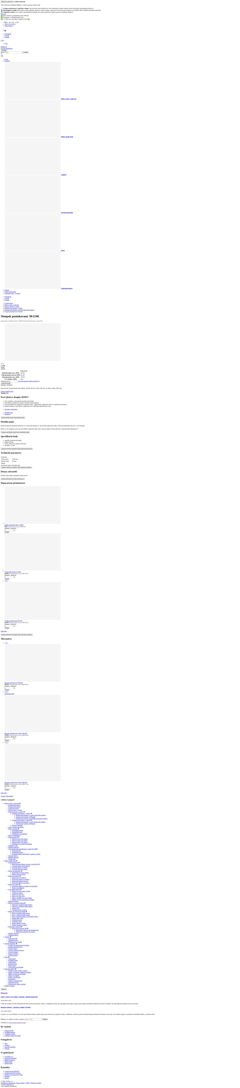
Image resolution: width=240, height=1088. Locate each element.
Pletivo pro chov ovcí (18, 896)
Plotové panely (12, 837)
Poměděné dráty (13, 960)
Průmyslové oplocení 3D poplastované (27, 930)
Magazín (4, 989)
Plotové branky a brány (19, 923)
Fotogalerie (7, 34)
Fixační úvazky (12, 948)
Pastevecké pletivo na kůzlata (20, 883)
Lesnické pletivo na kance (19, 869)
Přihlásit (45, 1019)
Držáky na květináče (14, 977)
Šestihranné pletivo (17, 852)
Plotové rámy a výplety (15, 810)
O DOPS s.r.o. (8, 1056)
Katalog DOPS (9, 1030)
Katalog (6, 290)
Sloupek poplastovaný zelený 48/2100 (15, 782)
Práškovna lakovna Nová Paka (13, 1075)
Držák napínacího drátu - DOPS (14, 525)
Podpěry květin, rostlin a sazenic (17, 970)
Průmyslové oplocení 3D (19, 928)
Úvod (6, 59)
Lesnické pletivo (13, 862)
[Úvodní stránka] (6, 48)
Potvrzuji (3, 14)
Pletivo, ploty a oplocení (11, 803)
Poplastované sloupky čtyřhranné (25, 817)
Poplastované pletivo (14, 805)
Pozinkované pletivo (14, 807)
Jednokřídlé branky (17, 830)
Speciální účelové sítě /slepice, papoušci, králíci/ (26, 854)
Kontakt (6, 37)
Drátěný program (9, 986)
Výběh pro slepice (17, 893)
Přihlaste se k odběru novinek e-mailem (12, 1019)
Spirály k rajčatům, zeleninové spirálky (19, 972)
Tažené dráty (12, 959)
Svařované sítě (16, 851)
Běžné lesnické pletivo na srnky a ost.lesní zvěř (26, 864)
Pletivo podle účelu (10, 292)
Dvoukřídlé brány (17, 832)
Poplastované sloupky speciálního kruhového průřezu (31, 818)
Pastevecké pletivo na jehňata (20, 879)
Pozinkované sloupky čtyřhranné (25, 823)
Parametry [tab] (7, 414)
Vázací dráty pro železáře (15, 967)
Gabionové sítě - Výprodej (12, 293)
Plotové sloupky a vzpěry (16, 812)
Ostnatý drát (11, 859)
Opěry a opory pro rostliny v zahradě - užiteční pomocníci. (19, 997)
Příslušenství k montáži (15, 942)
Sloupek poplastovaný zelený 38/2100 (15, 733)
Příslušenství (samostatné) (19, 834)
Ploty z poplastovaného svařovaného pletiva (25, 916)
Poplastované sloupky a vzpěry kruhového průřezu (31, 815)
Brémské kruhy (12, 964)
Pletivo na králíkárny (18, 888)
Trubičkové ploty (17, 920)
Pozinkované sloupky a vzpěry (21, 820)
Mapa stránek (20, 1083)
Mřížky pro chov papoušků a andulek (23, 900)
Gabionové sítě (12, 938)
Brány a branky (13, 829)
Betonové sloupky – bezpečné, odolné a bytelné (15, 1007)
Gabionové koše (13, 940)
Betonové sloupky (17, 825)
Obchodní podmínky (10, 1058)
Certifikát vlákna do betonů (12, 1035)
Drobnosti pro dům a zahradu (17, 984)
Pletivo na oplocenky (14, 871)
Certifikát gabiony (9, 1032)
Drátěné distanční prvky (15, 947)
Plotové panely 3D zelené (19, 840)
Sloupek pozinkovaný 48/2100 (13, 683)
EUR (6, 43)
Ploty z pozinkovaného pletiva (21, 913)
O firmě (6, 35)
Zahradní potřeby (9, 969)
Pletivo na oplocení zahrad (16, 903)
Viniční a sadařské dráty (15, 981)
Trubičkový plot (13, 845)
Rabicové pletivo (13, 954)
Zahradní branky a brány (19, 910)
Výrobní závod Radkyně (11, 1071)
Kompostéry (12, 979)
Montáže (7, 1076)
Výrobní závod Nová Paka (12, 1073)
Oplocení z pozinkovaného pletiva (22, 905)
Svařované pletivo (13, 808)
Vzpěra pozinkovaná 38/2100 (13, 621)
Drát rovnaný (12, 965)
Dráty (6, 957)
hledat (2, 52)
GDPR (27, 1083)
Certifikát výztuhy (9, 1034)
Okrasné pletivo (13, 856)
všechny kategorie (6, 796)
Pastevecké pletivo (14, 876)
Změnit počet (5, 381)
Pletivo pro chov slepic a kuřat (21, 891)
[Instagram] (5, 30)
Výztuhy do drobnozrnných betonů (18, 945)
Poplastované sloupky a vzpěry (21, 813)
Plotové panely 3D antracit (20, 842)
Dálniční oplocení (13, 847)
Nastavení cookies (35, 1083)
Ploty (6, 1043)
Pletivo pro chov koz (18, 894)
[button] (2, 40)
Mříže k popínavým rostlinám (17, 974)
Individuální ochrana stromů (20, 872)
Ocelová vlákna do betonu (16, 950)
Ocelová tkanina (13, 952)
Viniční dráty (12, 962)
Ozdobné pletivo (13, 935)
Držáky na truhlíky (13, 976)
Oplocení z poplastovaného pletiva (22, 906)
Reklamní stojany (13, 982)
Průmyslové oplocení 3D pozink (25, 932)
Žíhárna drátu (8, 1061)
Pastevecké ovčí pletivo (19, 878)
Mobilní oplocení (13, 857)
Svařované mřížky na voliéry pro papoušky (25, 886)
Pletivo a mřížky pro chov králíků (22, 898)
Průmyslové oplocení (14, 927)
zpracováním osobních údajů (17, 1022)
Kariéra (6, 1078)
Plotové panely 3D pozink (19, 839)
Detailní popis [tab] (8, 412)
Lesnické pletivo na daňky (20, 867)
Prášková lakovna (9, 1060)
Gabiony (7, 937)
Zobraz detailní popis (7, 391)
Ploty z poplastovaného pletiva (21, 915)
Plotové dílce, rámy (17, 918)
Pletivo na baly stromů (18, 874)
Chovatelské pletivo (14, 889)
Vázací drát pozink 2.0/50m (12, 572)
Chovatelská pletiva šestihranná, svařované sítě (22, 849)
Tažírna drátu (8, 1063)
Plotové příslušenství (14, 835)
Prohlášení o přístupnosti (8, 1083)
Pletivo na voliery (13, 884)
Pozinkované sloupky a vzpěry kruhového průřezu (31, 822)
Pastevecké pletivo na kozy (20, 881)
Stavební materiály (10, 943)
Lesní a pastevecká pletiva (16, 827)
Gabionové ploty (17, 921)
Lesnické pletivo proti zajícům (21, 866)
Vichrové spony (13, 955)
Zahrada (6, 1048)
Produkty (7, 61)
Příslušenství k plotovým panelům (22, 844)
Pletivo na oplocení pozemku (17, 911)
